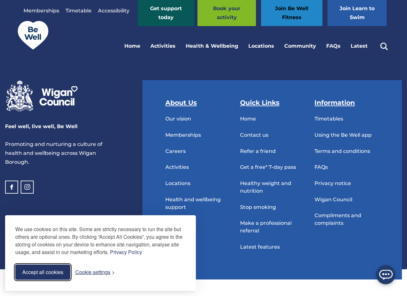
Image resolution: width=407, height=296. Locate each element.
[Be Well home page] (30, 48)
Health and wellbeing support (193, 203)
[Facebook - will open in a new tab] (11, 187)
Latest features (260, 247)
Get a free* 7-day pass (268, 167)
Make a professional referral (266, 227)
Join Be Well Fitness (291, 12)
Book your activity (226, 12)
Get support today (166, 12)
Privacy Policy (126, 252)
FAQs (333, 46)
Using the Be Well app (343, 135)
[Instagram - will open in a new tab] (27, 187)
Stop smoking (258, 207)
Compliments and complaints (337, 219)
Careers (175, 151)
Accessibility (113, 11)
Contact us (254, 135)
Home (132, 46)
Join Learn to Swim (357, 12)
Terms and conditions (342, 151)
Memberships (41, 11)
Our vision (178, 119)
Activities (163, 46)
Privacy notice (332, 183)
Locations (261, 46)
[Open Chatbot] (385, 274)
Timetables (328, 119)
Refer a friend (258, 151)
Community (300, 46)
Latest (359, 46)
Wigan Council (333, 199)
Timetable (79, 11)
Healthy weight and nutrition (265, 187)
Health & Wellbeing (212, 46)
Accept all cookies (42, 272)
